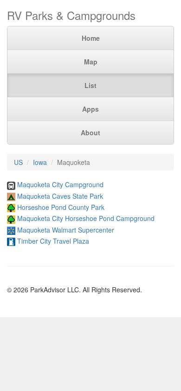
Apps (90, 109)
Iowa (40, 162)
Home (91, 38)
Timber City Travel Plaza (53, 241)
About (90, 132)
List (90, 85)
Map (90, 61)
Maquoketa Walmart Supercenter (65, 229)
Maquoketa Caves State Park (60, 196)
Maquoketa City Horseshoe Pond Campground (86, 218)
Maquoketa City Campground (60, 184)
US (18, 162)
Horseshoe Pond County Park (60, 207)
